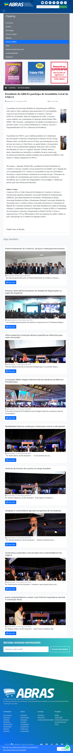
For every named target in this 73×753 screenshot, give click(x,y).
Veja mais (11, 282)
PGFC (57, 724)
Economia (9, 23)
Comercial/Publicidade (46, 720)
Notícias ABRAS (11, 42)
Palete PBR (58, 717)
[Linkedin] (58, 2)
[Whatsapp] (65, 2)
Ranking (6, 720)
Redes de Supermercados (15, 49)
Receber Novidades (60, 649)
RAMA (57, 715)
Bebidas (8, 38)
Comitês (23, 722)
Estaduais (9, 57)
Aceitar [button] (63, 749)
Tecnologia (9, 30)
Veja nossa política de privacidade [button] (14, 750)
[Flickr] (46, 2)
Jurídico (8, 27)
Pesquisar (63, 7)
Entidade (24, 715)
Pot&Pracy (17, 744)
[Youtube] (42, 2)
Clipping (12, 88)
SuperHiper (7, 726)
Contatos (41, 715)
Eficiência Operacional (7, 723)
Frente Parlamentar (62, 720)
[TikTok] (50, 2)
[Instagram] (61, 2)
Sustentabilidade (12, 53)
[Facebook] (54, 2)
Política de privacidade (25, 730)
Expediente (25, 726)
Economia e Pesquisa (7, 716)
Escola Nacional (60, 722)
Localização (25, 724)
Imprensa (41, 717)
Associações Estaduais (25, 718)
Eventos (6, 729)
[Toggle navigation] (3, 11)
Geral (8, 46)
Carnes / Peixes (11, 34)
